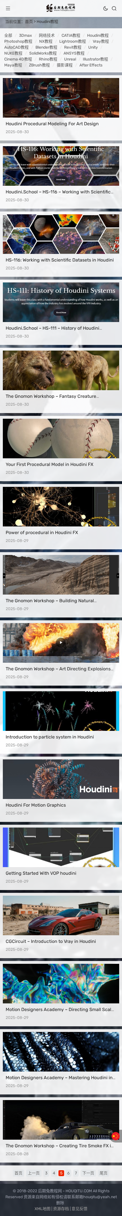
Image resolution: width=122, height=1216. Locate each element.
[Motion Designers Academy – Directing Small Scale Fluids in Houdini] (61, 983)
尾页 (104, 1173)
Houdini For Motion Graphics (36, 805)
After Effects (90, 65)
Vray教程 (101, 41)
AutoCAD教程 (16, 47)
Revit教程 (72, 47)
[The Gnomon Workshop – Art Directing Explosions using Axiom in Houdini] (61, 643)
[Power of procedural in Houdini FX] (61, 506)
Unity (93, 47)
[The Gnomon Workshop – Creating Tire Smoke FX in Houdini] (61, 1120)
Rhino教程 (48, 59)
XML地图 (43, 1208)
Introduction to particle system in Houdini (50, 737)
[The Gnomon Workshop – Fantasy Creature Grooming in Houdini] (61, 370)
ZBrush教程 (39, 65)
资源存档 (61, 1208)
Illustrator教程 (95, 59)
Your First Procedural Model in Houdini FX (49, 464)
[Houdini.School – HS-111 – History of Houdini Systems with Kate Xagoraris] (61, 302)
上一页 (34, 1173)
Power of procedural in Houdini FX (42, 532)
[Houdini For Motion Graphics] (61, 779)
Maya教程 (13, 65)
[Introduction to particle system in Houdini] (61, 711)
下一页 (88, 1173)
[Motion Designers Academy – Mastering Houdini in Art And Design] (61, 1052)
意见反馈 (79, 1208)
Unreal (70, 59)
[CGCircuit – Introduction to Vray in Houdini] (61, 915)
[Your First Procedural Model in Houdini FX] (61, 438)
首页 (29, 21)
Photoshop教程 (18, 41)
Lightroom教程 (72, 41)
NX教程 (45, 41)
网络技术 (47, 35)
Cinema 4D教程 (18, 59)
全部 (8, 35)
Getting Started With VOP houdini (41, 873)
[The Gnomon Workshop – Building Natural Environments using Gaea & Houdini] (61, 575)
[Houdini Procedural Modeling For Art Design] (61, 98)
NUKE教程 (13, 53)
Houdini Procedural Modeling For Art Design (52, 123)
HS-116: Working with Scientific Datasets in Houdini (60, 260)
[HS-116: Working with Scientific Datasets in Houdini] (61, 234)
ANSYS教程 (74, 53)
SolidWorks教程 (43, 53)
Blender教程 (46, 47)
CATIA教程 (71, 35)
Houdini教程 (47, 21)
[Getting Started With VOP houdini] (61, 847)
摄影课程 (65, 65)
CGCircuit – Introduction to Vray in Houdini (51, 941)
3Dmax (25, 35)
